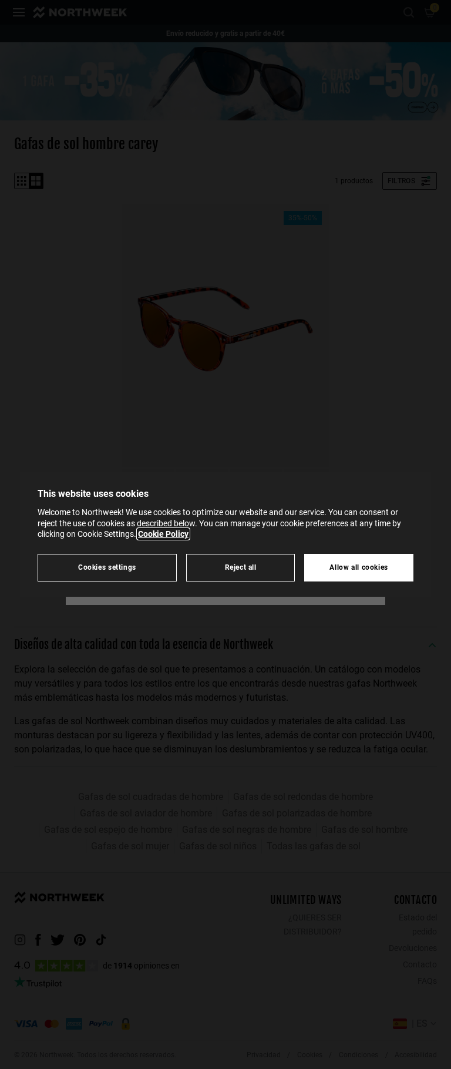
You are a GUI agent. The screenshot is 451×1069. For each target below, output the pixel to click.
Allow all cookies (358, 567)
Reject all (241, 567)
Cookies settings (107, 567)
